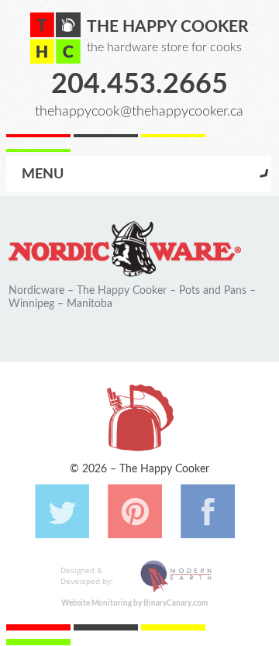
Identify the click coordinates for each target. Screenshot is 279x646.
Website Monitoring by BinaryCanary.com (134, 603)
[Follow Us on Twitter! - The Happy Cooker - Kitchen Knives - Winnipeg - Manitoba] (62, 530)
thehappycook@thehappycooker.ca (139, 111)
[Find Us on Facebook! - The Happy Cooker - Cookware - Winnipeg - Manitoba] (208, 530)
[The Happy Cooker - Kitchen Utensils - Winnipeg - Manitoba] (55, 38)
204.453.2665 (139, 84)
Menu (43, 174)
